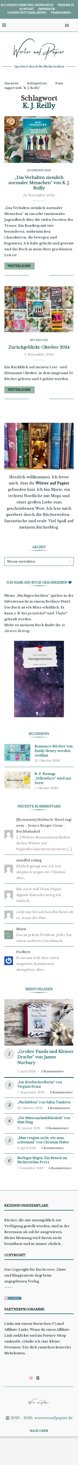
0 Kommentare (57, 1128)
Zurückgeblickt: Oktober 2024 (39, 347)
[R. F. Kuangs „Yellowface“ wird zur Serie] (17, 780)
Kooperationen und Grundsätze (27, 5)
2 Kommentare (61, 1092)
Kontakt (27, 8)
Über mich (66, 5)
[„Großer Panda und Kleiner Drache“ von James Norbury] (39, 1022)
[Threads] (38, 1378)
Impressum (46, 8)
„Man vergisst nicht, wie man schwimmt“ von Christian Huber (43, 1140)
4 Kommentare (59, 1108)
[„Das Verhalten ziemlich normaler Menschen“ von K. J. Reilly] (39, 139)
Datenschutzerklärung (26, 12)
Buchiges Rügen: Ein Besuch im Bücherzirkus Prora (42, 1160)
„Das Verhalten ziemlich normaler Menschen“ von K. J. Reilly (39, 183)
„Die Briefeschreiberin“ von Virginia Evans (39, 1084)
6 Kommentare (60, 1168)
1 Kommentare (52, 1148)
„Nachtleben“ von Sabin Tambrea (43, 1102)
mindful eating (28, 860)
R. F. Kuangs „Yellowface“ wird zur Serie (53, 778)
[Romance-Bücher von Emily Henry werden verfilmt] (17, 752)
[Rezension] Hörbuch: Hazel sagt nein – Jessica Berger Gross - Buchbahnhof (44, 825)
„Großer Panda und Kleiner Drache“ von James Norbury (45, 1057)
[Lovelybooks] (31, 1378)
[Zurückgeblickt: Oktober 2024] (39, 309)
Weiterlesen (19, 266)
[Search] (74, 25)
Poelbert (23, 952)
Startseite (11, 83)
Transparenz (60, 12)
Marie (21, 929)
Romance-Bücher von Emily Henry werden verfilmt (54, 750)
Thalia (60, 613)
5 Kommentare (52, 1071)
